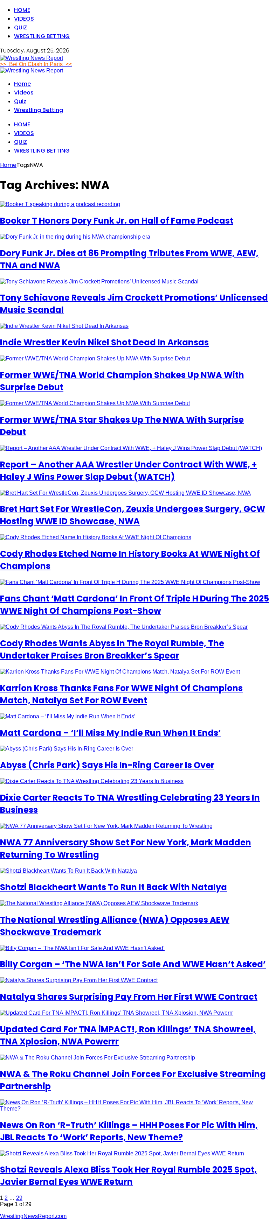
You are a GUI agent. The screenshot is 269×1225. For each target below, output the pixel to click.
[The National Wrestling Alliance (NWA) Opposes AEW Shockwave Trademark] (99, 903)
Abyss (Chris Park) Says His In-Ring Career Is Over (107, 765)
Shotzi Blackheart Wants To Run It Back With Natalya (113, 887)
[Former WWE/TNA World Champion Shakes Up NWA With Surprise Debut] (95, 358)
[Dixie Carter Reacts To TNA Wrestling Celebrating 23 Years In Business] (92, 781)
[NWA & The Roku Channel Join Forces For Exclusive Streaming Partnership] (97, 1058)
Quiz (20, 27)
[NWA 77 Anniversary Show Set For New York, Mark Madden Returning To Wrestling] (106, 826)
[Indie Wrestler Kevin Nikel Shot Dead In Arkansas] (64, 326)
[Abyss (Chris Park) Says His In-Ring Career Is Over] (66, 749)
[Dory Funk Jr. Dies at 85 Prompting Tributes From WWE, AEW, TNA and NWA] (75, 237)
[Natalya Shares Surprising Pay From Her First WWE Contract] (79, 980)
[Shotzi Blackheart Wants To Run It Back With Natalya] (68, 871)
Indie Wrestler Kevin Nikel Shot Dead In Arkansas (104, 342)
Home (22, 10)
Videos (24, 19)
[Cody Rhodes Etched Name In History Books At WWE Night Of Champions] (95, 537)
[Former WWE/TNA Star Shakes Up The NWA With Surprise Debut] (95, 403)
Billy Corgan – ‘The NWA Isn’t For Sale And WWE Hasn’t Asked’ (133, 964)
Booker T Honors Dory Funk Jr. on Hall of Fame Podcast (116, 220)
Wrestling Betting (42, 36)
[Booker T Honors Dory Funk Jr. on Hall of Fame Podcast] (60, 204)
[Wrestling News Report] (31, 58)
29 (19, 1198)
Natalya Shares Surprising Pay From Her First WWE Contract (128, 996)
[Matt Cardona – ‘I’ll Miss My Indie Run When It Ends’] (68, 716)
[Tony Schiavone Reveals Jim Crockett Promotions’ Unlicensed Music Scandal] (99, 281)
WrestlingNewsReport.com (33, 1216)
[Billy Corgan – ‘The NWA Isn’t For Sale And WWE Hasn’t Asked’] (82, 948)
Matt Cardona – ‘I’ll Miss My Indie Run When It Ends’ (110, 733)
